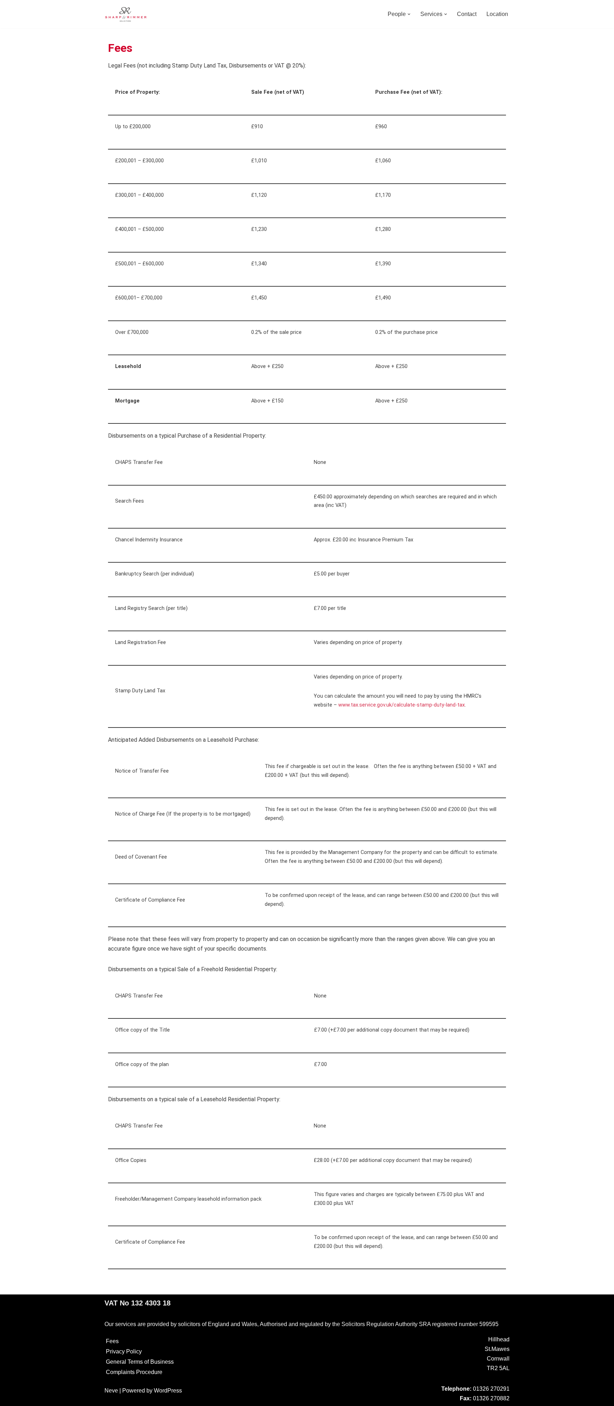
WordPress (168, 1391)
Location (497, 14)
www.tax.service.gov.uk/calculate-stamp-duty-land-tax (401, 705)
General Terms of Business (140, 1362)
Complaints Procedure (134, 1372)
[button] (409, 14)
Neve (111, 1391)
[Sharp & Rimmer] (125, 14)
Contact (466, 14)
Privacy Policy (124, 1351)
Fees (112, 1341)
